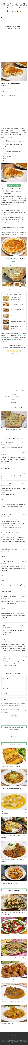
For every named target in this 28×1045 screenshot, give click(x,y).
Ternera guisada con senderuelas (12, 1002)
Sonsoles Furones (7, 561)
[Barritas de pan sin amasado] (6, 322)
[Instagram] (12, 11)
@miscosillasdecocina (15, 339)
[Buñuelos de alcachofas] (14, 969)
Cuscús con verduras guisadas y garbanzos (11, 789)
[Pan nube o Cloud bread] (6, 304)
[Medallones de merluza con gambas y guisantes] (14, 801)
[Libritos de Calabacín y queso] (14, 756)
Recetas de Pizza (14, 185)
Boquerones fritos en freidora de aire (13, 958)
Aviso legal (21, 1041)
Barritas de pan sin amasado (18, 321)
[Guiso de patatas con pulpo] (14, 873)
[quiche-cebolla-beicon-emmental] (14, 173)
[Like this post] (16, 391)
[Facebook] (7, 11)
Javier (3, 452)
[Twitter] (10, 11)
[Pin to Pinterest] (20, 391)
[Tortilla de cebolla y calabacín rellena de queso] (14, 825)
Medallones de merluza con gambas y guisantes (13, 813)
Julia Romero (6, 469)
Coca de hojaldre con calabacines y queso (14, 429)
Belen (3, 500)
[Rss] (20, 11)
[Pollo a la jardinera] (14, 1013)
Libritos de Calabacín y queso (10, 766)
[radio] (8, 350)
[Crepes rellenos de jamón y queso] (6, 310)
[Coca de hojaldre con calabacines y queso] (6, 298)
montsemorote (6, 483)
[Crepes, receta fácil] (6, 316)
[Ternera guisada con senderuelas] (14, 991)
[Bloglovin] (18, 11)
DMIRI (3, 608)
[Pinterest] (15, 11)
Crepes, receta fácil (15, 316)
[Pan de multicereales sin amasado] (6, 327)
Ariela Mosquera (7, 442)
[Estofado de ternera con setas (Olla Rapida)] (14, 849)
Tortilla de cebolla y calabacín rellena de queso (13, 836)
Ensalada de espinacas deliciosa (11, 936)
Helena (3, 576)
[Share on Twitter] (19, 391)
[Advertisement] (14, 45)
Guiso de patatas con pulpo (10, 883)
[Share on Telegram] (23, 391)
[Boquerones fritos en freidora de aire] (14, 947)
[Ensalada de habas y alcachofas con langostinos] (14, 902)
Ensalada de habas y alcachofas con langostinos (13, 913)
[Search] (26, 17)
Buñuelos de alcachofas (9, 980)
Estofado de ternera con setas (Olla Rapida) (12, 860)
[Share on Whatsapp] (22, 391)
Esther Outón (6, 514)
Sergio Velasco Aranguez (10, 532)
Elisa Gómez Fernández (9, 549)
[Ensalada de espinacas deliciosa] (14, 925)
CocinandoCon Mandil (9, 596)
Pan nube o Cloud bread (17, 304)
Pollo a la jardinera (7, 1023)
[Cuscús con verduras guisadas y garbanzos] (14, 777)
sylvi (4, 625)
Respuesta (24, 442)
